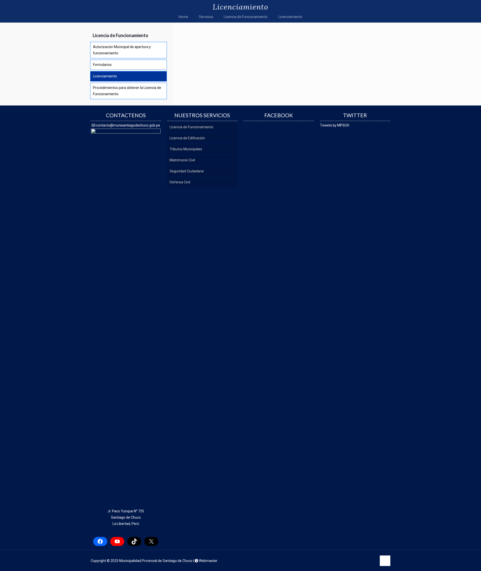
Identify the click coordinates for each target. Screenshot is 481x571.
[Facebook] (339, 560)
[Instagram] (370, 560)
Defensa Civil (180, 182)
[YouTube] (360, 560)
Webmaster (207, 561)
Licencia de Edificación (187, 138)
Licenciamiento (290, 17)
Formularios (102, 65)
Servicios (206, 17)
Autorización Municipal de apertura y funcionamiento (122, 50)
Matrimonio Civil (182, 160)
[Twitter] (349, 560)
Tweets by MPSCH (334, 125)
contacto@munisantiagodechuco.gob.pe (127, 125)
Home (183, 17)
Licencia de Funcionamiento (246, 17)
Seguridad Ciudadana (187, 171)
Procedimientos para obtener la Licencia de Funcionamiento (127, 91)
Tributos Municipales (186, 149)
